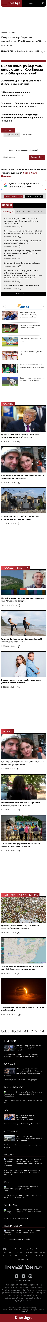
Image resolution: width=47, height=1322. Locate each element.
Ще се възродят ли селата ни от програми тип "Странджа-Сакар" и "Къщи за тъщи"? (21, 220)
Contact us (23, 1311)
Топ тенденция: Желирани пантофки (22, 285)
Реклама (36, 1285)
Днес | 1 (32, 3)
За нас (9, 1285)
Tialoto (9, 1154)
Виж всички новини (23, 294)
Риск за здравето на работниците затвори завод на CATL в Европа (29, 1138)
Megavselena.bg (23, 1259)
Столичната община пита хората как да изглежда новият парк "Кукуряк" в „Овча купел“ (23, 1055)
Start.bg (22, 1256)
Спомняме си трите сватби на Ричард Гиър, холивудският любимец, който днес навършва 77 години (23, 1162)
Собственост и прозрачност (18, 1292)
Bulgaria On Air (35, 1249)
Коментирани (34, 212)
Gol (6, 1110)
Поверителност (12, 1287)
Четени (20, 212)
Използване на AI (23, 1300)
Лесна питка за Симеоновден (16, 1218)
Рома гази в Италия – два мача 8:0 (31, 353)
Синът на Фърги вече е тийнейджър (22, 263)
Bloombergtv (13, 1087)
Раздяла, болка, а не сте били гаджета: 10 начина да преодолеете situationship (23, 232)
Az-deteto (10, 1256)
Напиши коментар (13, 196)
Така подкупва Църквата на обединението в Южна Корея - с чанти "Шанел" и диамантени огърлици (23, 1072)
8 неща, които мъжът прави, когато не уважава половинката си (23, 242)
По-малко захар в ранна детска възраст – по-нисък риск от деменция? (22, 1196)
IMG (5, 1249)
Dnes (17, 1249)
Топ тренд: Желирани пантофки (17, 1239)
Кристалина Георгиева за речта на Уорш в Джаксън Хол (29, 1093)
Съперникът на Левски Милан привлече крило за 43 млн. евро (32, 366)
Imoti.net (42, 1252)
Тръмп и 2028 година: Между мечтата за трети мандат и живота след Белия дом (22, 253)
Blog (17, 1256)
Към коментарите (34, 196)
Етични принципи (36, 1290)
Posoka (38, 1256)
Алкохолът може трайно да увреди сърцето (27, 1188)
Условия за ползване (32, 1287)
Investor (10, 1041)
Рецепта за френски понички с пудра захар (21, 1080)
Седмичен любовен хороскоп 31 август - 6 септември (28, 1232)
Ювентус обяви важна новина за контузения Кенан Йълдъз (32, 379)
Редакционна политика (13, 1290)
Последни (8, 212)
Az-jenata (10, 1205)
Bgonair (9, 1064)
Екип (15, 1285)
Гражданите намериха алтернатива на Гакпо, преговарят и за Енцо (28, 314)
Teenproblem (13, 1226)
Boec (43, 1256)
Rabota (4, 1256)
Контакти (25, 1285)
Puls (7, 1182)
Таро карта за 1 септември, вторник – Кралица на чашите (28, 1211)
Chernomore (30, 1256)
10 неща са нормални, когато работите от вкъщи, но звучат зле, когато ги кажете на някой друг (22, 1172)
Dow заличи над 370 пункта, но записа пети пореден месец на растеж (28, 1048)
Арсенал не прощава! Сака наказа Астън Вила (30, 326)
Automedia (11, 1131)
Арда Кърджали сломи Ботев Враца (31, 340)
